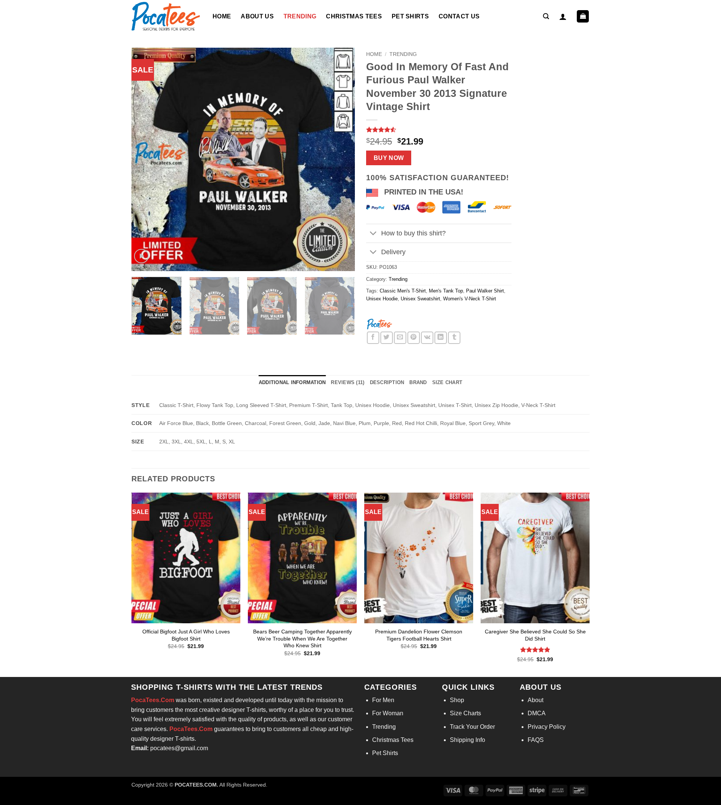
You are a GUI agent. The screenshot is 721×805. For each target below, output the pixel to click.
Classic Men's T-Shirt (403, 291)
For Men (383, 700)
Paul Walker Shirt (485, 291)
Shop (457, 700)
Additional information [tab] (292, 382)
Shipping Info (467, 740)
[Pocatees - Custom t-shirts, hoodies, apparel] (166, 16)
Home (222, 16)
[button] (546, 16)
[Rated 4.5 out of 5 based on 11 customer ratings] (438, 130)
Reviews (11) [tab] (347, 382)
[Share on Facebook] (373, 338)
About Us (257, 16)
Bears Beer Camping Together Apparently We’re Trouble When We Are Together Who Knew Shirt (302, 638)
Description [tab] (387, 382)
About (535, 700)
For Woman (387, 713)
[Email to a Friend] (400, 338)
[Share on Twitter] (386, 338)
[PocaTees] (379, 323)
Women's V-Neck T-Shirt (469, 298)
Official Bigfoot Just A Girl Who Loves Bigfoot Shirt (186, 635)
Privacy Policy (547, 727)
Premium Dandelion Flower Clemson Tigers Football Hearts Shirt (418, 635)
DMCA (537, 713)
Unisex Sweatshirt (420, 298)
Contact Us (459, 16)
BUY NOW (389, 158)
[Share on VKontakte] (427, 338)
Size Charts (465, 713)
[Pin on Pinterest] (413, 338)
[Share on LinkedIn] (440, 338)
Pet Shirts (410, 16)
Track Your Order (472, 727)
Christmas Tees (354, 16)
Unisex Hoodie (382, 298)
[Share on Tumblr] (454, 338)
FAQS (536, 740)
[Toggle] (373, 234)
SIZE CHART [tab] (447, 382)
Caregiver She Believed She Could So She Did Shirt (535, 635)
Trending (300, 16)
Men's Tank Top (446, 291)
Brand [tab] (418, 382)
